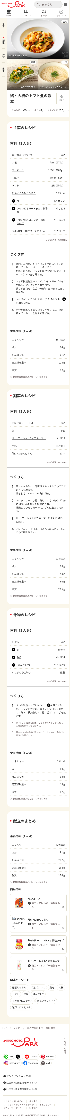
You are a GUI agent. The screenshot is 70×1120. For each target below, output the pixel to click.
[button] (48, 4)
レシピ (16, 1028)
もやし (15, 642)
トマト (15, 185)
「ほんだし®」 (24, 665)
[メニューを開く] (66, 4)
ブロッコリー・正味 (22, 423)
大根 (14, 162)
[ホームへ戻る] (13, 4)
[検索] (38, 5)
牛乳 (14, 446)
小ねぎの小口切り (21, 672)
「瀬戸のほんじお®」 (22, 453)
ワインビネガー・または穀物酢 (32, 210)
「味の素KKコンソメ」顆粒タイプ (31, 221)
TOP (4, 1028)
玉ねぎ (15, 177)
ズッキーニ (18, 170)
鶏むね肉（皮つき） (22, 154)
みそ (19, 657)
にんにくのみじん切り (24, 193)
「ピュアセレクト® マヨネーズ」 (29, 438)
